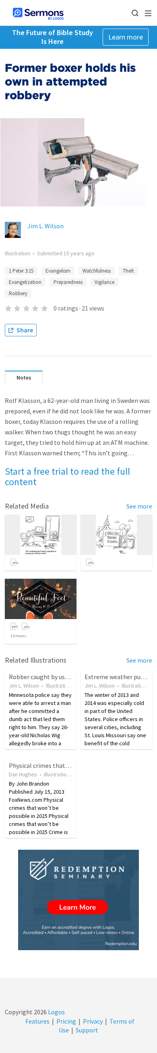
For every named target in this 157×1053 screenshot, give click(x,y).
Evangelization (25, 282)
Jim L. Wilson (45, 226)
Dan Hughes (23, 774)
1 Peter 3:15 (21, 270)
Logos (56, 1012)
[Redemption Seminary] (78, 900)
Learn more (125, 37)
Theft (128, 270)
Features (37, 1021)
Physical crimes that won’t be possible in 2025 (72, 765)
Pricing (66, 1021)
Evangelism (57, 270)
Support (87, 1030)
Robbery (18, 293)
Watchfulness (97, 270)
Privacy (93, 1021)
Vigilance (104, 282)
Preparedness (68, 282)
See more (139, 506)
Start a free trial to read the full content (67, 476)
